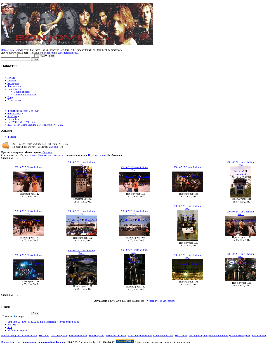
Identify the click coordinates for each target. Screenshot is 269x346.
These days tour (96, 335)
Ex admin (53, 146)
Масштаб (23, 176)
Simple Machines (46, 321)
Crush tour (133, 335)
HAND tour (181, 335)
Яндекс (8, 316)
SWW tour (44, 335)
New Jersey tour (59, 335)
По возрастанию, (97, 155)
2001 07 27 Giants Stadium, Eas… (28, 168)
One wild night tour (150, 335)
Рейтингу (58, 155)
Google (20, 316)
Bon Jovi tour (8, 335)
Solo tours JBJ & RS (116, 335)
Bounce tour (167, 335)
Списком (47, 152)
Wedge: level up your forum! (160, 300)
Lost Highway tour (198, 335)
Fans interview (259, 335)
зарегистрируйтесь (68, 52)
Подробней (38, 176)
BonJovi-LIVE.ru (10, 50)
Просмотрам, (45, 155)
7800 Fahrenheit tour (26, 335)
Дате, (26, 155)
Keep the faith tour (78, 335)
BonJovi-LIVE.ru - (32, 342)
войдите (48, 52)
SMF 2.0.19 (13, 321)
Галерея (12, 136)
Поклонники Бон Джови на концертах (229, 335)
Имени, (34, 155)
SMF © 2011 (29, 321)
